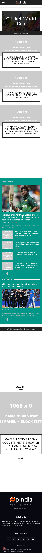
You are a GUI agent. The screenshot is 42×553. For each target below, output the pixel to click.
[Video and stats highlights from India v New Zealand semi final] (21, 298)
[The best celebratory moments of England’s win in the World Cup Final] (7, 256)
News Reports (6, 211)
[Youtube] (33, 539)
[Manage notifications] (4, 548)
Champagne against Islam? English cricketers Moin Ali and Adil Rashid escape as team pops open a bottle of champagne (21, 130)
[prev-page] (19, 141)
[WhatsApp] (28, 539)
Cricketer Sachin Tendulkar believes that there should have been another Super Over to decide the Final (21, 60)
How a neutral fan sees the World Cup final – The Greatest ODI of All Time (21, 95)
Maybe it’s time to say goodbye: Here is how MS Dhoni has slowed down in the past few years (21, 444)
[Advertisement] (21, 161)
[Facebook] (9, 539)
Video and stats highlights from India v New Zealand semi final (19, 285)
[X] (23, 539)
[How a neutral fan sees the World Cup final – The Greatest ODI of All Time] (21, 81)
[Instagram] (14, 539)
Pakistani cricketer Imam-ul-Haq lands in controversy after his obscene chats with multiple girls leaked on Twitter (20, 217)
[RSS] (19, 539)
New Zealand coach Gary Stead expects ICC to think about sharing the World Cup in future (27, 244)
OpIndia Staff (5, 222)
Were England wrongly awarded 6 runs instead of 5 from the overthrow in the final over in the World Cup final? (26, 265)
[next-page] (22, 141)
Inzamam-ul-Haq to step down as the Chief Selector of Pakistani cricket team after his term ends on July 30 (26, 233)
